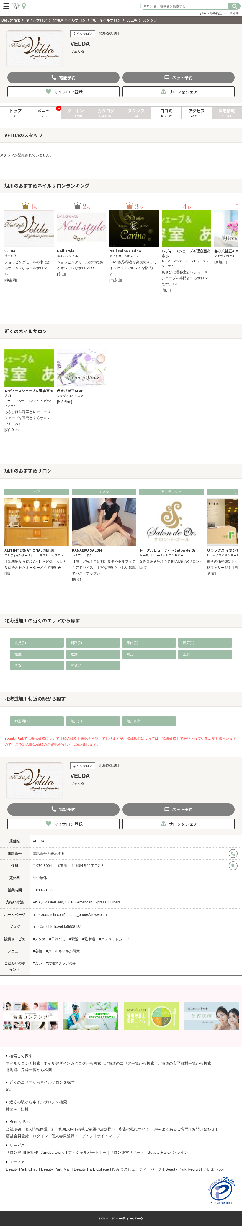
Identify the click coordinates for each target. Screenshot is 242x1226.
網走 (130, 654)
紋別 (74, 654)
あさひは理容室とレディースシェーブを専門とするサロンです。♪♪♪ (185, 278)
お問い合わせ (203, 1129)
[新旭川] (220, 262)
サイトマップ (108, 1136)
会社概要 (13, 1129)
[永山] (61, 274)
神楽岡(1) (22, 721)
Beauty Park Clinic (22, 1169)
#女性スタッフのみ (61, 963)
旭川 (10, 1089)
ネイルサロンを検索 (23, 1063)
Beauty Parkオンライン (168, 1152)
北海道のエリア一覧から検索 (129, 1063)
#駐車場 (88, 939)
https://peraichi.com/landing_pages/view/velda (70, 915)
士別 (186, 654)
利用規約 (66, 1129)
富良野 (76, 665)
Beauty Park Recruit (182, 1169)
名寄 (18, 665)
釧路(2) (76, 643)
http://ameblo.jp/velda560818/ (56, 927)
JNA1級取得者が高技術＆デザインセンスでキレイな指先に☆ (133, 268)
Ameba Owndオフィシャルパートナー (74, 1152)
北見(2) (20, 643)
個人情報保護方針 (39, 1129)
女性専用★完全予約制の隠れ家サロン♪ (170, 561)
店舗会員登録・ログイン (27, 1136)
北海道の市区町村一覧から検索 (184, 1063)
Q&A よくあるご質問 (171, 1129)
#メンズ (39, 939)
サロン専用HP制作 (22, 1152)
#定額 (37, 951)
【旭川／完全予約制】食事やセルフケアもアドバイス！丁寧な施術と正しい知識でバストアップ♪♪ (104, 567)
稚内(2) (132, 643)
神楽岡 (11, 1109)
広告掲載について (134, 1129)
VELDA (39, 841)
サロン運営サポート (127, 1152)
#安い (37, 963)
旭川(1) (76, 721)
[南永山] (115, 280)
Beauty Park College (91, 1169)
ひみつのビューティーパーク (137, 1169)
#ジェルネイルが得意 (63, 951)
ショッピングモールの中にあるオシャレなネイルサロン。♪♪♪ (27, 268)
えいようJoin (214, 1169)
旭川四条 (134, 721)
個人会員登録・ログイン (72, 1136)
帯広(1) (188, 643)
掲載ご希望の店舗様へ (96, 1129)
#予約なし (57, 939)
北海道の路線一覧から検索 (29, 1070)
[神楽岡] (10, 280)
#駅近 (74, 939)
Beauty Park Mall (56, 1169)
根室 (18, 654)
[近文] (76, 580)
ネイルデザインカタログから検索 (72, 1063)
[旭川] (166, 290)
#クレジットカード (114, 939)
